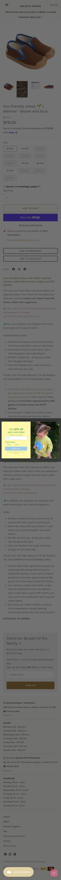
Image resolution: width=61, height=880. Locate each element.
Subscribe (16, 449)
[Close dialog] (57, 423)
